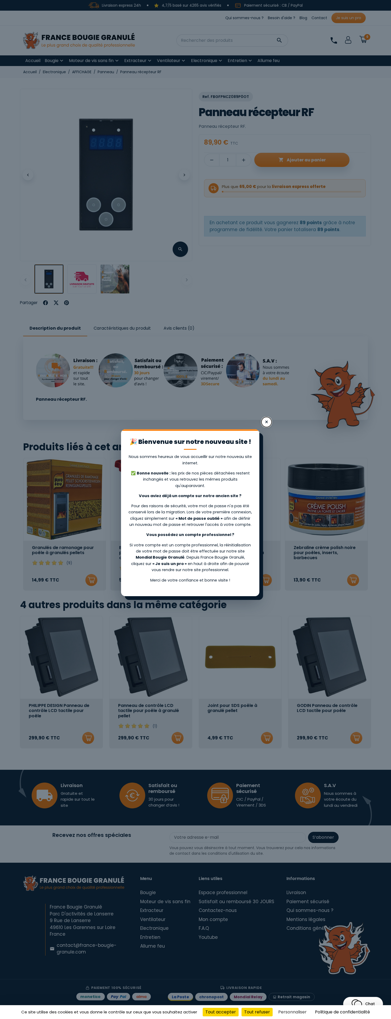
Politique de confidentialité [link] (342, 1012)
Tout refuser (257, 1012)
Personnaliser (292, 1012)
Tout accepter (220, 1012)
